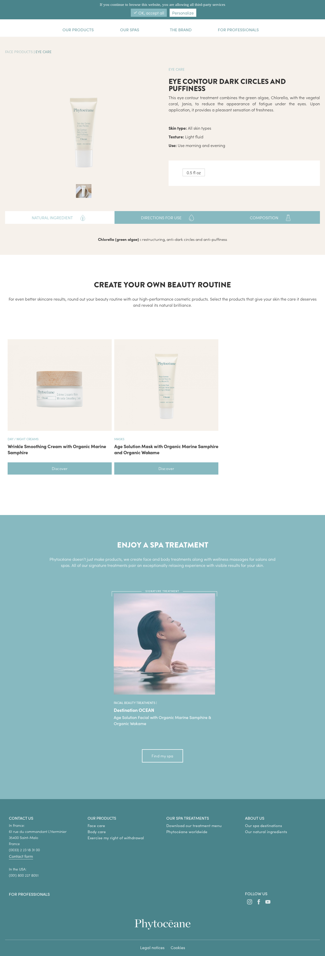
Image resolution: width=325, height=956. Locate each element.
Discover (60, 468)
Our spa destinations (263, 825)
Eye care (44, 51)
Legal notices (152, 947)
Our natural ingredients (266, 831)
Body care (97, 831)
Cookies (178, 947)
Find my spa (162, 755)
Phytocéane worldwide (186, 831)
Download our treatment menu (194, 825)
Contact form (21, 856)
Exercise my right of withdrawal (116, 837)
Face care (96, 825)
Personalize (183, 13)
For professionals (29, 894)
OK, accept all (148, 13)
